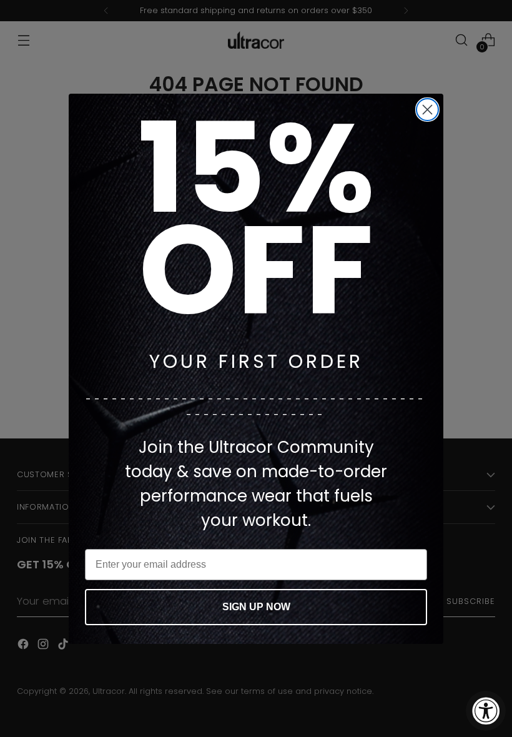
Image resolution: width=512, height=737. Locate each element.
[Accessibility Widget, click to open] (486, 711)
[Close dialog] (427, 110)
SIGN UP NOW (256, 606)
